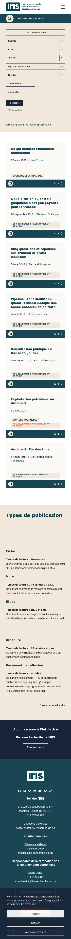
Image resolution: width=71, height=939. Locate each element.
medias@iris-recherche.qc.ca (35, 852)
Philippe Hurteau (38, 314)
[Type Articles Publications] (35, 49)
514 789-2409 (35, 815)
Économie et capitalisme (27, 176)
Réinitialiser (16, 110)
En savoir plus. (29, 904)
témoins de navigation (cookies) (43, 896)
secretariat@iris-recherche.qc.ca (35, 828)
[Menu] (63, 7)
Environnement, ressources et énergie (31, 225)
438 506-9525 (35, 848)
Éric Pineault (18, 461)
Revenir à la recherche (52, 705)
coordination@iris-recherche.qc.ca (35, 881)
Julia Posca (36, 160)
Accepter (35, 913)
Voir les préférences (35, 932)
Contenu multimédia (25, 420)
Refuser (35, 922)
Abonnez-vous (36, 747)
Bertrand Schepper (48, 214)
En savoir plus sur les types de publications (29, 125)
